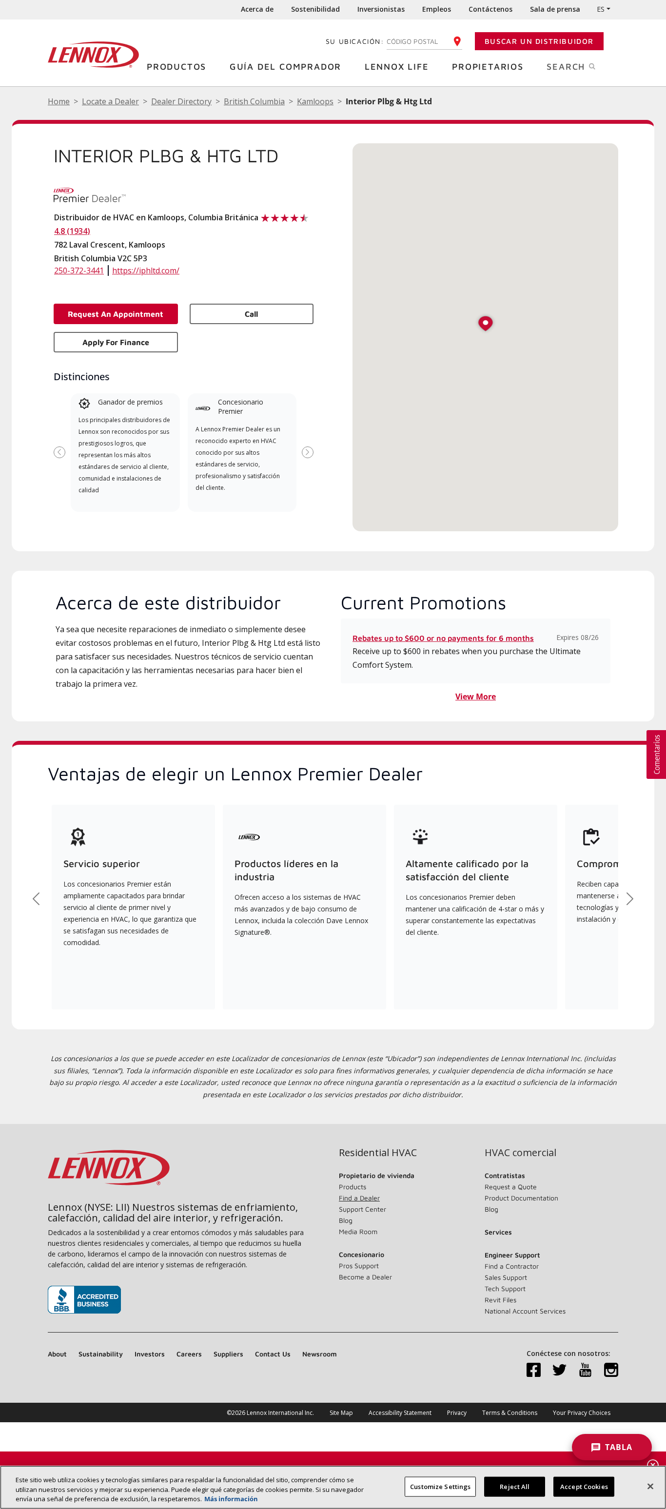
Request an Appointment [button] (115, 314)
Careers (189, 1354)
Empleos (436, 9)
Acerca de (257, 9)
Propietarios (488, 66)
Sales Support (506, 1277)
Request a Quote (511, 1186)
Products (352, 1186)
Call (251, 314)
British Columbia (254, 101)
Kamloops (315, 101)
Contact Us (273, 1354)
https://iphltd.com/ (145, 270)
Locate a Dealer (110, 101)
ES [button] (601, 9)
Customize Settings (440, 1486)
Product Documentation (521, 1198)
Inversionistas (381, 9)
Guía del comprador (285, 66)
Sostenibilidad (315, 9)
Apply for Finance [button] (115, 342)
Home (59, 101)
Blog (346, 1220)
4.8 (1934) (72, 231)
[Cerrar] (650, 1486)
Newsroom (319, 1354)
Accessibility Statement (400, 1413)
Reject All (514, 1486)
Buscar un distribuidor (539, 41)
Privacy (457, 1413)
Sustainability (100, 1354)
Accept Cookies (584, 1486)
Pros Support (359, 1265)
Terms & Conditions (509, 1413)
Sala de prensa (555, 9)
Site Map (341, 1413)
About (57, 1354)
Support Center (362, 1209)
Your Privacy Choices (581, 1413)
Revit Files (500, 1300)
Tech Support (505, 1288)
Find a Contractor (512, 1266)
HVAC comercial (520, 1152)
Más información (231, 1498)
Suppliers (228, 1354)
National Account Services (525, 1311)
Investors (150, 1354)
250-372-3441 (79, 270)
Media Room (358, 1231)
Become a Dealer (365, 1277)
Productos (176, 66)
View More (475, 696)
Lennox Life (397, 66)
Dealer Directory (181, 101)
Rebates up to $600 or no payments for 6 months (443, 638)
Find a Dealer (359, 1198)
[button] (485, 324)
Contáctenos (490, 9)
